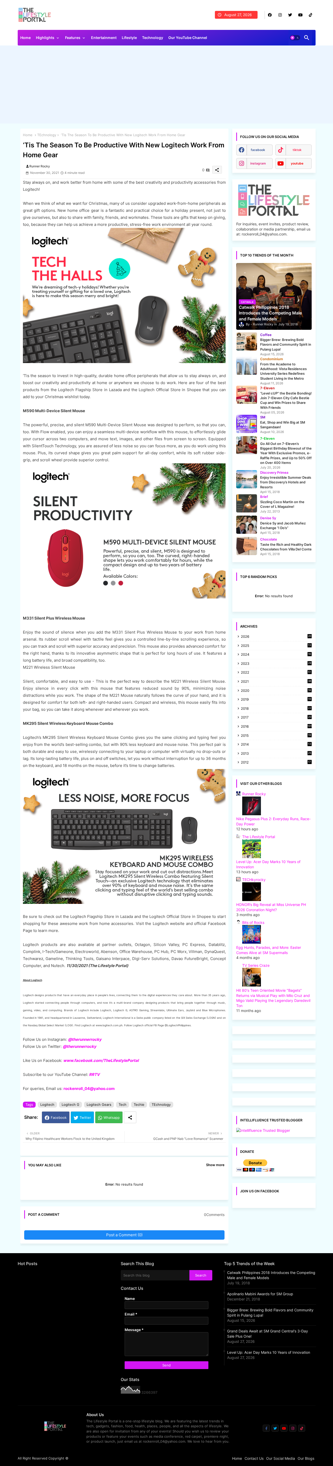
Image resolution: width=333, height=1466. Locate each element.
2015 (276, 735)
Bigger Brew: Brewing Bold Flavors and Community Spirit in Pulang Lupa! (270, 1312)
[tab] (25, 39)
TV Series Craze (256, 965)
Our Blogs (306, 1458)
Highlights (45, 37)
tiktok (297, 150)
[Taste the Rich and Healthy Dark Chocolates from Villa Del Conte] (246, 546)
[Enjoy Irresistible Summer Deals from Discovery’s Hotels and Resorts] (246, 479)
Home (25, 37)
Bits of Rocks (253, 922)
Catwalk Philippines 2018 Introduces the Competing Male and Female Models (271, 1275)
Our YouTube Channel (187, 37)
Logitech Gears (99, 1104)
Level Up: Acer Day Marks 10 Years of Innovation (268, 1352)
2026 (276, 636)
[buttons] (270, 15)
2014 (276, 744)
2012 (276, 762)
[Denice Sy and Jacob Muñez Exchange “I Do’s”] (246, 525)
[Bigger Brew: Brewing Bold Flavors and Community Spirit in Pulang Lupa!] (246, 341)
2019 (276, 699)
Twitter (85, 1117)
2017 (276, 717)
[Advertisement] (167, 85)
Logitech (47, 1104)
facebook (258, 150)
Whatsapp (112, 1117)
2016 (276, 726)
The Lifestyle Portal (258, 836)
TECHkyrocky (254, 879)
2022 (276, 672)
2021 (276, 681)
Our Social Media (280, 1458)
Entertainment (104, 37)
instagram (258, 163)
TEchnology (46, 135)
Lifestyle (129, 37)
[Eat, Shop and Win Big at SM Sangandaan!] (246, 424)
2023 (276, 663)
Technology (152, 37)
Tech (122, 1104)
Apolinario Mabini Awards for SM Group (260, 1294)
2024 (276, 654)
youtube (297, 163)
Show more (215, 1165)
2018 (276, 708)
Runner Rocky (254, 794)
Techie (139, 1104)
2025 (276, 645)
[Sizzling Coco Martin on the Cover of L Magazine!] (246, 503)
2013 (276, 753)
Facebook (59, 1117)
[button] (295, 37)
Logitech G (70, 1104)
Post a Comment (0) (124, 1234)
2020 (276, 690)
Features (72, 37)
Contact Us (254, 1458)
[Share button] (130, 1117)
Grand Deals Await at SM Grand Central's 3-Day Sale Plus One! (267, 1333)
